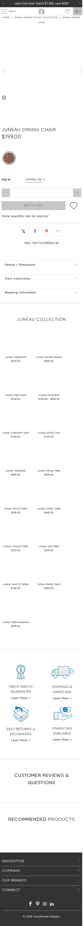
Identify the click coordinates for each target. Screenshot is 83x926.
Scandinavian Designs (46, 916)
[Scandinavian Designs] (41, 11)
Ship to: (6, 179)
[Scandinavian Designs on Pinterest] (38, 904)
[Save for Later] (74, 205)
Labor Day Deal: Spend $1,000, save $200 (41, 3)
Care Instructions (17, 278)
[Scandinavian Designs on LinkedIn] (52, 904)
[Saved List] (67, 11)
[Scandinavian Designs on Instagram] (45, 904)
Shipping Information (20, 292)
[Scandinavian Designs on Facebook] (31, 904)
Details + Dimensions (20, 264)
